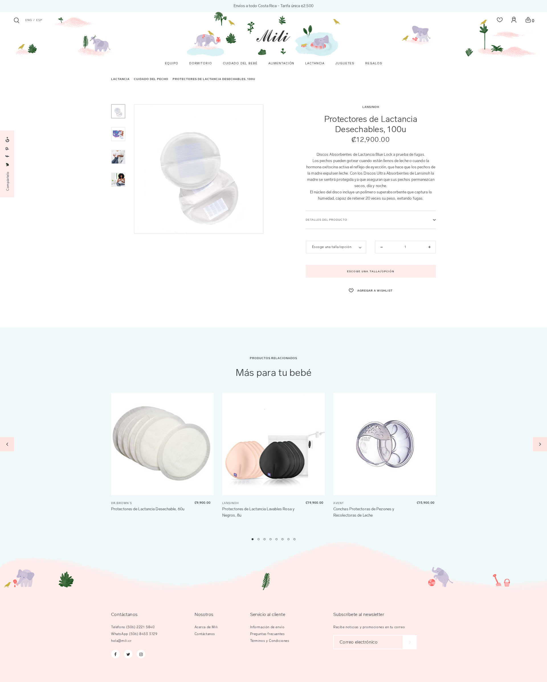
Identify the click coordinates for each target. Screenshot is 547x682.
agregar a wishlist (374, 290)
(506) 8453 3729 (143, 634)
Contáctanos (205, 634)
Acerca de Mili (206, 627)
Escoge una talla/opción (370, 271)
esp (39, 20)
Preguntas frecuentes (267, 634)
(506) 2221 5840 (140, 627)
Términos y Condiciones (269, 641)
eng (28, 20)
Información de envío (267, 627)
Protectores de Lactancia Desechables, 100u (214, 79)
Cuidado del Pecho (151, 79)
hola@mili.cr (121, 641)
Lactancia (120, 79)
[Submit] (410, 642)
